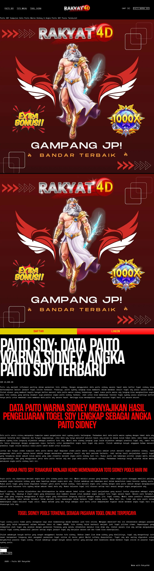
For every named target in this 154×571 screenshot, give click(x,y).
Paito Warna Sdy (141, 8)
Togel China (35, 8)
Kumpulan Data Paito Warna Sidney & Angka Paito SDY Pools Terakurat (43, 18)
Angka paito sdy (7, 478)
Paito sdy (5, 387)
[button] (6, 553)
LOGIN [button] (115, 331)
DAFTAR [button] (38, 331)
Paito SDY (9, 8)
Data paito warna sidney (11, 435)
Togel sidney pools (9, 522)
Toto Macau (22, 8)
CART (126, 8)
